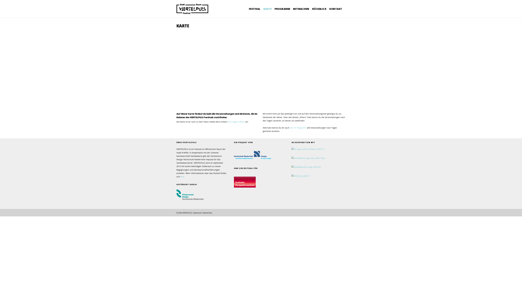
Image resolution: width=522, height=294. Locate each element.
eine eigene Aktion (236, 121)
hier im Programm (298, 127)
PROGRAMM (282, 8)
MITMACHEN (301, 8)
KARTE (267, 8)
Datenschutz (207, 213)
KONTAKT (335, 8)
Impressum (197, 213)
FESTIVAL (254, 8)
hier (182, 176)
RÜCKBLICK (319, 8)
